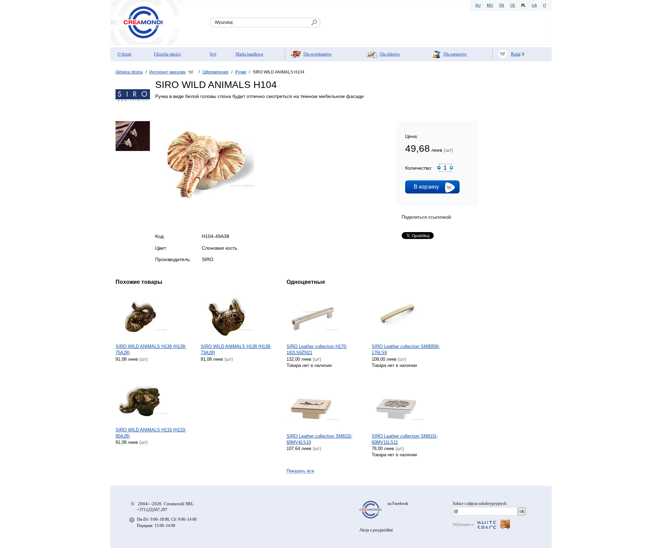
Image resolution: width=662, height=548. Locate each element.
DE (512, 5)
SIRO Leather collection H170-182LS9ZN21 (317, 349)
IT (544, 5)
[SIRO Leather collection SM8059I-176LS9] (412, 315)
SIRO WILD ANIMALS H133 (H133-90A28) (151, 433)
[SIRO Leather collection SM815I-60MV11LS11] (412, 405)
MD (490, 5)
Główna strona (129, 72)
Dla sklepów (390, 54)
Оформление (215, 72)
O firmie (124, 54)
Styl (213, 54)
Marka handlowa (249, 54)
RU (478, 5)
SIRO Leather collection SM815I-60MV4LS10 (319, 439)
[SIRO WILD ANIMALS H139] (156, 315)
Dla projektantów (317, 54)
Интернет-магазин (167, 72)
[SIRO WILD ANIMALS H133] (156, 399)
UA (534, 5)
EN (501, 5)
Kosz (516, 54)
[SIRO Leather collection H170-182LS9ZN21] (327, 315)
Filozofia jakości (167, 54)
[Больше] (451, 167)
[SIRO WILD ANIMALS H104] (204, 206)
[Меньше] (439, 167)
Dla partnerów (455, 54)
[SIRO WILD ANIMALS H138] (241, 315)
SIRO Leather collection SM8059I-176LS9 (406, 349)
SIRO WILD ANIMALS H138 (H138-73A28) (236, 349)
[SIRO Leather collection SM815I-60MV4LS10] (327, 405)
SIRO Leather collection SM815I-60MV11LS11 (405, 439)
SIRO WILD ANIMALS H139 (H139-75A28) (151, 349)
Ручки (240, 72)
